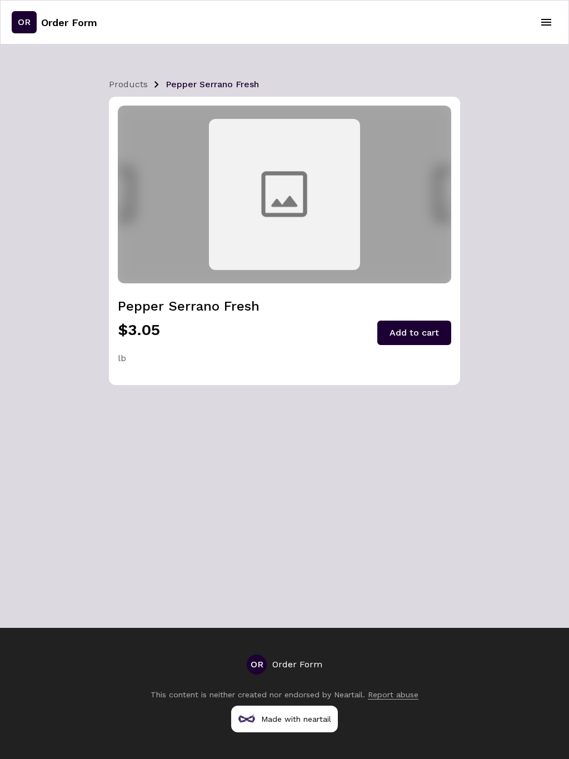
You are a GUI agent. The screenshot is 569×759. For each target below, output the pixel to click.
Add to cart (414, 332)
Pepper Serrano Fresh (212, 84)
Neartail (348, 694)
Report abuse (393, 694)
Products (128, 84)
